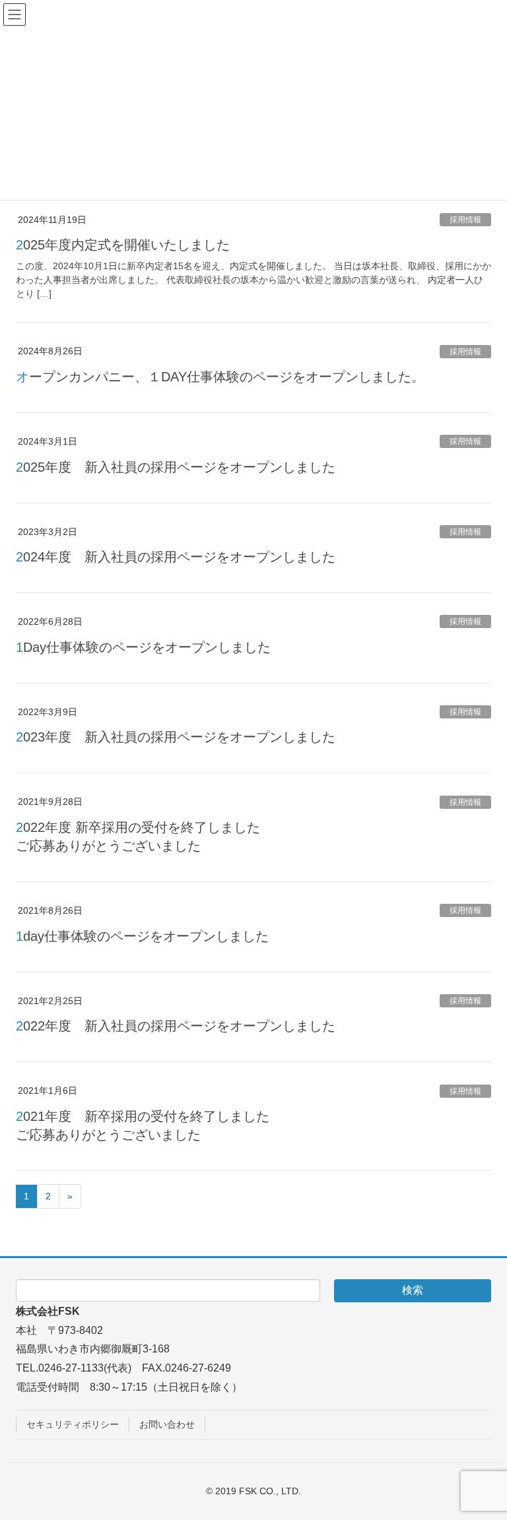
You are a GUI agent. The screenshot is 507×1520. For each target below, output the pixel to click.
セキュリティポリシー (72, 1424)
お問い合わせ (167, 1424)
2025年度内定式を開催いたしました (123, 245)
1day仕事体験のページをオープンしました (142, 936)
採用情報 (465, 219)
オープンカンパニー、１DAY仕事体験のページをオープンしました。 (220, 376)
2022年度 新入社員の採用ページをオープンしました (175, 1026)
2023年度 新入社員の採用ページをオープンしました (175, 737)
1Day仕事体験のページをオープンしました (143, 647)
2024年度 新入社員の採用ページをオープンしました (175, 557)
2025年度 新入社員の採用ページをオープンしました (175, 467)
